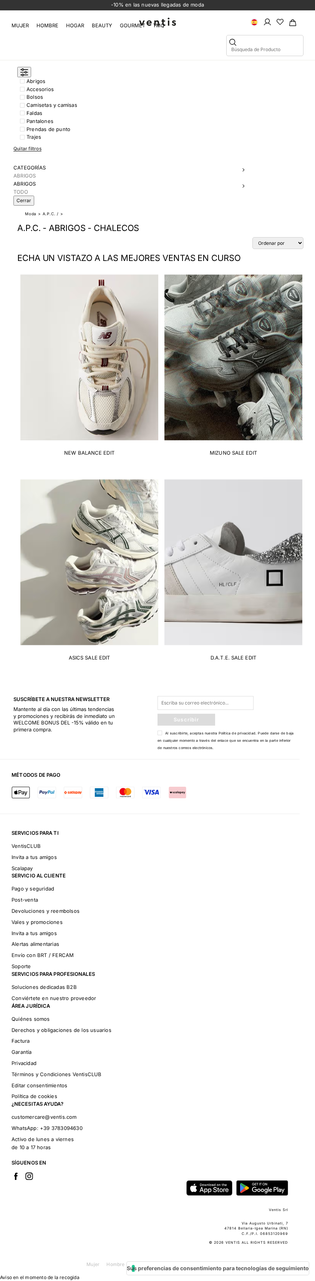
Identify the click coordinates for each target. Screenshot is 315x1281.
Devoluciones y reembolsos (46, 911)
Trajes (34, 137)
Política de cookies (34, 1096)
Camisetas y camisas (52, 105)
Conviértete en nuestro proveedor (54, 998)
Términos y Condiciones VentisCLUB (57, 1074)
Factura (21, 1041)
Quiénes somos (31, 1019)
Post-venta (25, 900)
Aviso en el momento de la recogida (40, 1277)
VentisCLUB (26, 846)
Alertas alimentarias (35, 944)
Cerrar (24, 200)
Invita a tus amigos (34, 857)
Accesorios (40, 89)
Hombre (47, 25)
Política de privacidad (237, 733)
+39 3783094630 (61, 1128)
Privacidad (24, 1063)
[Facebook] (16, 1176)
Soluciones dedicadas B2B (44, 987)
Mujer (20, 25)
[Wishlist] (280, 21)
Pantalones (40, 121)
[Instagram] (29, 1176)
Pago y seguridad (33, 889)
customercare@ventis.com (44, 1117)
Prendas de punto (48, 129)
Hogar (75, 25)
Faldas (34, 113)
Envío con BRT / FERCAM (43, 955)
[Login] (267, 21)
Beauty (102, 25)
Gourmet (132, 25)
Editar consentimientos (39, 1085)
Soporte (21, 966)
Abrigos (36, 81)
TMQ (158, 25)
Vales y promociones (37, 922)
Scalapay (22, 868)
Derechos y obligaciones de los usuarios (61, 1030)
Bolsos (35, 97)
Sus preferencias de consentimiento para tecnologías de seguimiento (218, 1268)
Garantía (22, 1052)
